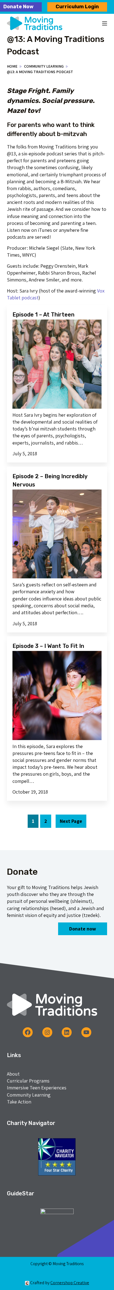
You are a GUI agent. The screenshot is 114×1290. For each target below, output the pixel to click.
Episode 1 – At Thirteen (43, 314)
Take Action (19, 1102)
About (13, 1074)
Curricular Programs (28, 1081)
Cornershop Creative (69, 1283)
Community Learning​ (29, 1095)
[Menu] (104, 23)
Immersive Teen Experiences (36, 1087)
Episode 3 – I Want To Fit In (48, 646)
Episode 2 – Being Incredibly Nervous (49, 480)
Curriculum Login (77, 7)
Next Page (71, 821)
